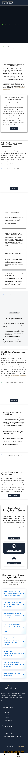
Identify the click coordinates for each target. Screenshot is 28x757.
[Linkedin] (14, 752)
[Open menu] (25, 3)
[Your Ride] (18, 754)
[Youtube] (22, 752)
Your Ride (18, 756)
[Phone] (4, 754)
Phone (4, 756)
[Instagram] (10, 752)
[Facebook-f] (5, 752)
